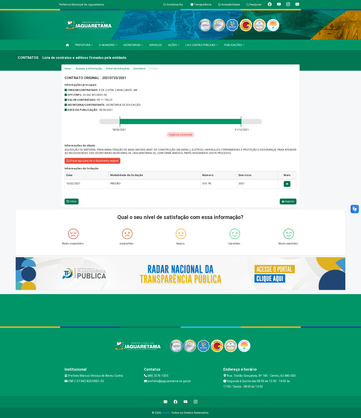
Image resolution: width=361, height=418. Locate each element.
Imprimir (289, 201)
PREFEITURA (83, 45)
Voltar (72, 201)
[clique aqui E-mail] (165, 401)
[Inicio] (67, 45)
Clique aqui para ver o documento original (93, 160)
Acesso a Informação (89, 68)
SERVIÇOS (155, 45)
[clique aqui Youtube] (185, 401)
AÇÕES (173, 45)
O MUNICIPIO (107, 45)
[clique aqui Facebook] (175, 401)
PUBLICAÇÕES (233, 45)
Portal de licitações (117, 68)
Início (68, 68)
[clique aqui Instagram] (195, 401)
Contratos (139, 68)
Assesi (165, 412)
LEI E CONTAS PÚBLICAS (201, 45)
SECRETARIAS (132, 45)
